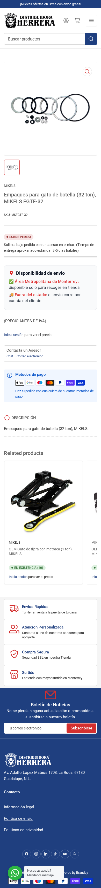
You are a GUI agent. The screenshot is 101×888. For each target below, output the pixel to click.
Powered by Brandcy (73, 873)
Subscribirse (81, 728)
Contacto (12, 792)
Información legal (19, 807)
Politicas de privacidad (23, 830)
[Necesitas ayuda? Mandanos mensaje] (15, 873)
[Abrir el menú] (91, 20)
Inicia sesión (14, 335)
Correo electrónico (30, 356)
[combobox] (50, 39)
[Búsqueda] (91, 38)
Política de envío (18, 818)
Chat (10, 356)
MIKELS (10, 186)
